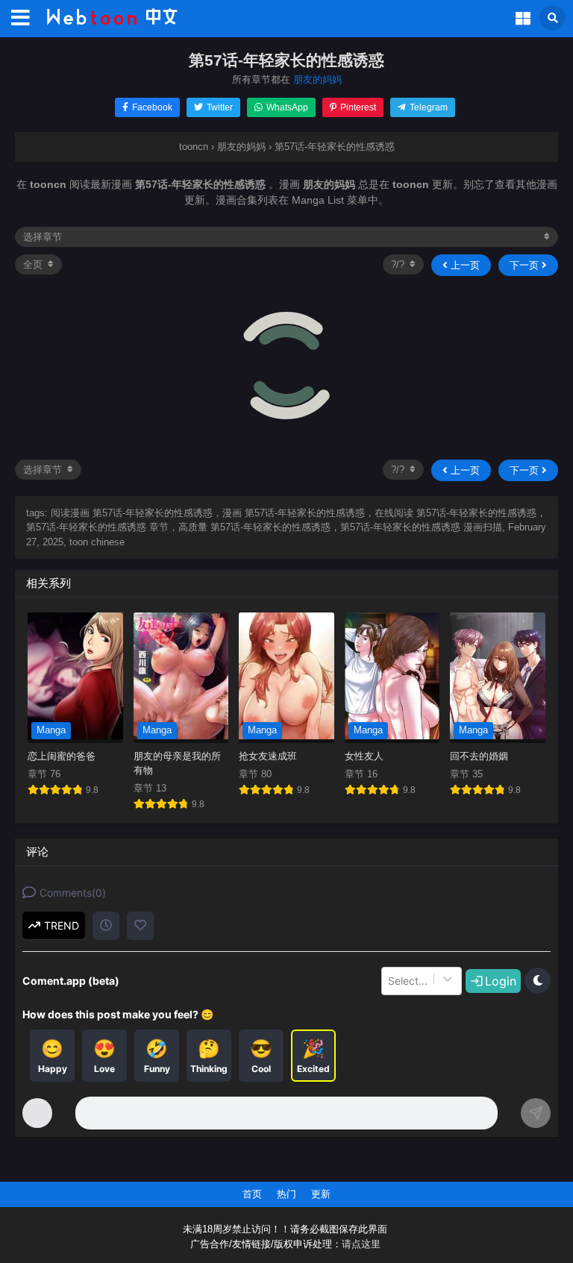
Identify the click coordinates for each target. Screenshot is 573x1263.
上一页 (464, 265)
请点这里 (361, 1244)
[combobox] (389, 981)
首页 (252, 1194)
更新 (321, 1194)
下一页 (526, 265)
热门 (286, 1194)
